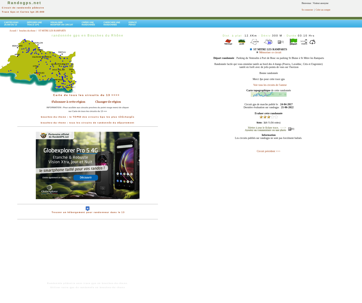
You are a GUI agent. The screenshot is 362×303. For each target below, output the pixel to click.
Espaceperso (133, 23)
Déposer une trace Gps (34, 23)
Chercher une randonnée (112, 23)
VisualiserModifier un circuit (61, 23)
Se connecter (307, 9)
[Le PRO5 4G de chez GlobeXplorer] (88, 202)
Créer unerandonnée (88, 23)
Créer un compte (323, 9)
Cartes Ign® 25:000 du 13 (11, 23)
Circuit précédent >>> (268, 151)
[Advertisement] (87, 252)
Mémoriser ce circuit (269, 52)
